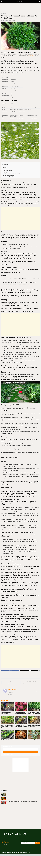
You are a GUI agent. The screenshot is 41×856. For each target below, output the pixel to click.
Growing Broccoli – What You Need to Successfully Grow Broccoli (33, 741)
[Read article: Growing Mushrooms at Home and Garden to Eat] (21, 734)
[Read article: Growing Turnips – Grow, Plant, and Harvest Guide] (34, 720)
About (2, 840)
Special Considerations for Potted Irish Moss (12, 173)
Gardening (5, 13)
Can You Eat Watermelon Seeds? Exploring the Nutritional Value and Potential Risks (21, 801)
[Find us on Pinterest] (6, 845)
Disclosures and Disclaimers (5, 842)
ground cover (31, 55)
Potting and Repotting (7, 170)
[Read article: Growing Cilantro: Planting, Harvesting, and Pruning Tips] (34, 706)
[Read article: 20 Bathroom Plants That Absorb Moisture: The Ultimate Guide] (3, 794)
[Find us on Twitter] (2, 845)
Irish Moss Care (5, 164)
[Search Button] (39, 1)
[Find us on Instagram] (4, 845)
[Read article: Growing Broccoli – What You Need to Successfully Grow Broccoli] (34, 734)
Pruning (3, 166)
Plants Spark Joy (12, 689)
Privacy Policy (3, 841)
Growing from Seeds (6, 169)
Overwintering (5, 172)
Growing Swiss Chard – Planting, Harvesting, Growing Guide (21, 726)
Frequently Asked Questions (8, 176)
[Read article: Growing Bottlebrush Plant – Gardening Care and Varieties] (21, 706)
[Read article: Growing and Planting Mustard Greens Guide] (7, 734)
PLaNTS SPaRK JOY (20, 1)
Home (2, 13)
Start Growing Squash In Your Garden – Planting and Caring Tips (7, 726)
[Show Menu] (1, 1)
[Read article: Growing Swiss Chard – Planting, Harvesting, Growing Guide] (21, 720)
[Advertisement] (20, 6)
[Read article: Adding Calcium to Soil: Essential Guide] (7, 706)
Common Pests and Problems (8, 175)
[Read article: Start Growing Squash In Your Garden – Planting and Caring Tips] (7, 720)
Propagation (4, 167)
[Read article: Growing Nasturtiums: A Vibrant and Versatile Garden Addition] (3, 798)
